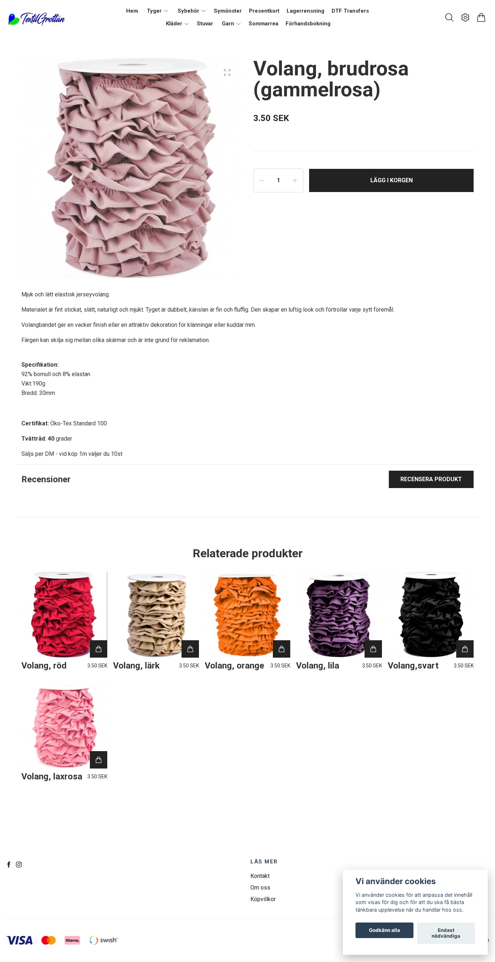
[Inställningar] (465, 17)
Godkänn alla (384, 930)
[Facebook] (9, 864)
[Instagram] (19, 864)
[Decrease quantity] (262, 180)
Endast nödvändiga (446, 933)
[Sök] (449, 17)
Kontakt (260, 876)
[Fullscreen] (227, 72)
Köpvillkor (263, 899)
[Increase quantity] (295, 180)
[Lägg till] (98, 649)
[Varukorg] (481, 17)
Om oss (260, 887)
